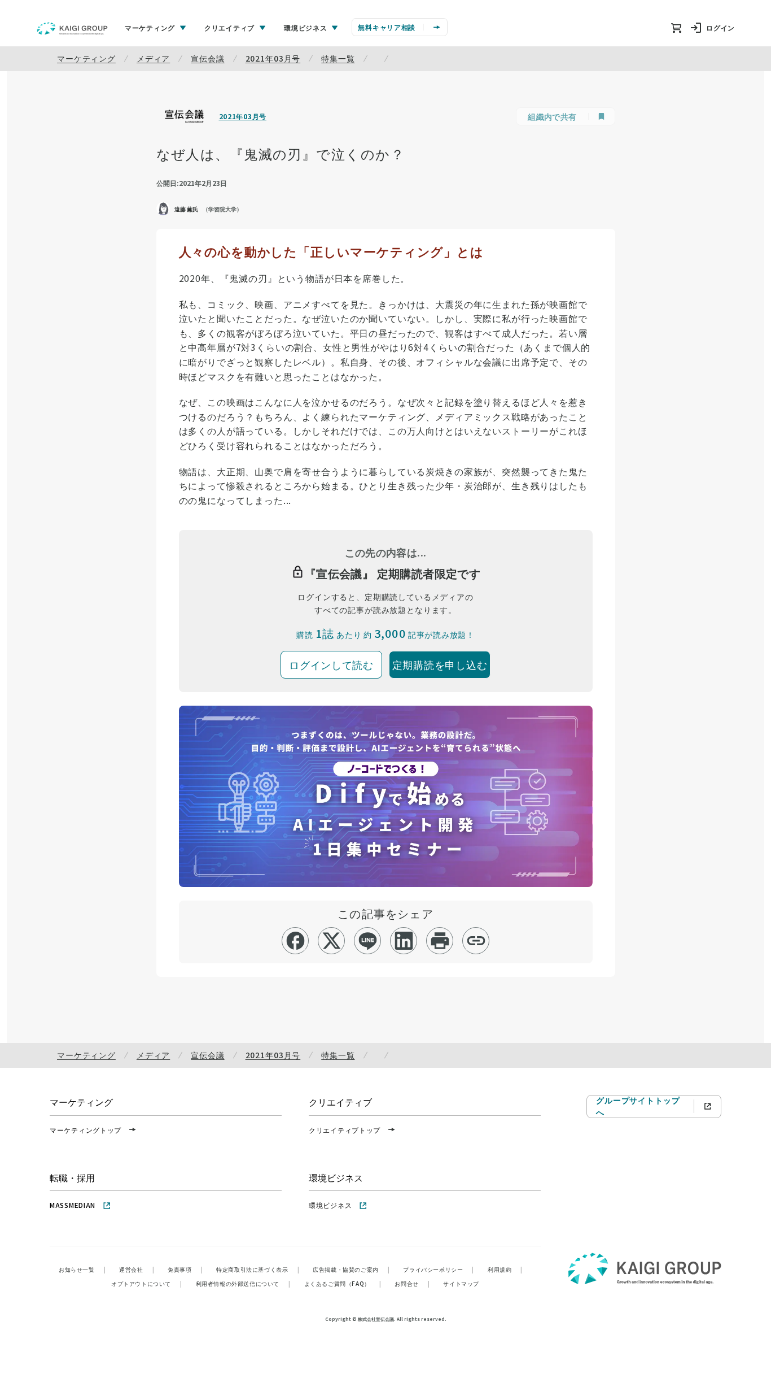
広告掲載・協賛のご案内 (351, 1269)
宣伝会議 (207, 58)
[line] (367, 940)
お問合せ (412, 1283)
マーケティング (86, 58)
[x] (331, 940)
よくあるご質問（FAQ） (343, 1283)
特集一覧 (337, 58)
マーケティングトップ (85, 1129)
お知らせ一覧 (82, 1269)
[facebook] (295, 940)
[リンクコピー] (476, 940)
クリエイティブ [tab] (229, 27)
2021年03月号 (273, 58)
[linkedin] (404, 940)
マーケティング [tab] (150, 27)
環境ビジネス (330, 1205)
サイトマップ (461, 1283)
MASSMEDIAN (72, 1205)
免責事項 (185, 1269)
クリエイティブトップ (344, 1129)
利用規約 (505, 1269)
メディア (153, 58)
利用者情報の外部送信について (243, 1283)
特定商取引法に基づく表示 (257, 1269)
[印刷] (440, 940)
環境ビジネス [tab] (305, 27)
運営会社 (136, 1269)
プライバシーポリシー (438, 1269)
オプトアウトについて (146, 1283)
